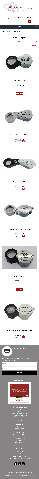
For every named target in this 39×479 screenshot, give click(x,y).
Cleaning (19, 420)
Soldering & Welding (19, 417)
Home (3, 31)
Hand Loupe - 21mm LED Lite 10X (19, 182)
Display (20, 411)
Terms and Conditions (19, 435)
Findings (19, 419)
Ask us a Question (19, 455)
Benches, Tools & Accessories (19, 413)
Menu (19, 27)
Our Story (19, 427)
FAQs (19, 453)
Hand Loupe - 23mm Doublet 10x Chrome (19, 229)
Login (8, 18)
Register (13, 18)
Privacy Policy (19, 440)
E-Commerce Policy (19, 438)
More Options (19, 93)
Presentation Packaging (19, 410)
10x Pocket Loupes (19, 80)
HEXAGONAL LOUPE (19, 276)
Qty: (16, 141)
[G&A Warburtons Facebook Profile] (15, 463)
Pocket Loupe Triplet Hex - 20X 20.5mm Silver (19, 330)
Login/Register (19, 442)
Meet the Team (19, 428)
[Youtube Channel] (23, 463)
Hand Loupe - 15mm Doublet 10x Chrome (19, 135)
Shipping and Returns (19, 437)
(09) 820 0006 (22, 456)
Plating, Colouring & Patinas (19, 415)
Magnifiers (9, 31)
